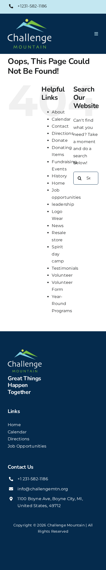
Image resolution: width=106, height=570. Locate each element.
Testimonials (65, 268)
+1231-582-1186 (32, 6)
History (59, 176)
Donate (59, 140)
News (58, 225)
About (58, 112)
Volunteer (62, 275)
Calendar (61, 119)
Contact (60, 126)
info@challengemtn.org (42, 488)
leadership (63, 204)
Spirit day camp (58, 253)
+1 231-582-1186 (32, 478)
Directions (62, 133)
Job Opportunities (27, 446)
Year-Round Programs (62, 303)
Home (58, 183)
